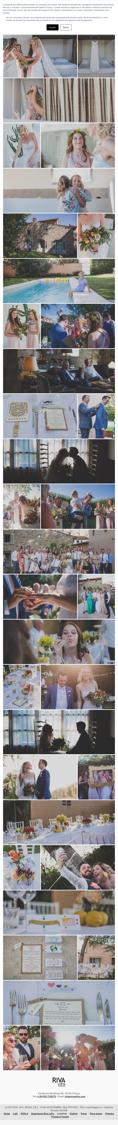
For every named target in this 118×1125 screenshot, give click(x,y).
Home (7, 1113)
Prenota (109, 1113)
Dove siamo (96, 1113)
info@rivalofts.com (75, 1096)
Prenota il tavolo (60, 1116)
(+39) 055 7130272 (46, 1096)
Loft (15, 1113)
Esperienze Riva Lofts (42, 1113)
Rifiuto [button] (66, 27)
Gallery (74, 1113)
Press (84, 1113)
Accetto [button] (52, 27)
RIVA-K (24, 1113)
